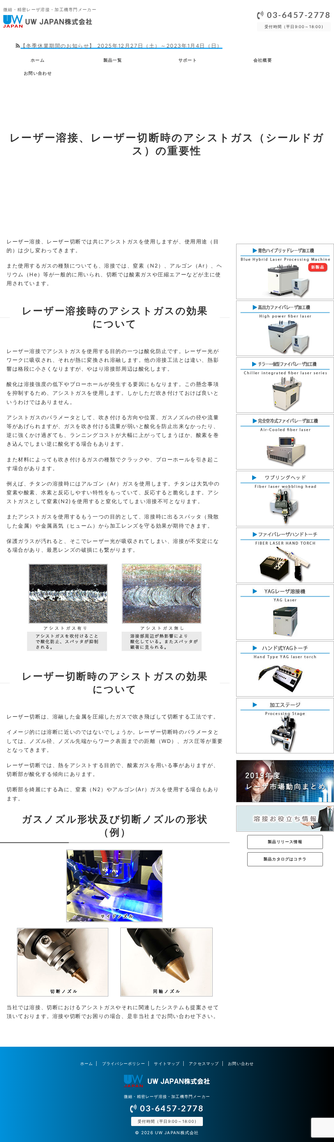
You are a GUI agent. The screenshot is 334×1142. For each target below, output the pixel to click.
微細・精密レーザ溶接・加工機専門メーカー (167, 1096)
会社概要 (262, 60)
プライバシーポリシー (123, 1063)
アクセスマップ (204, 1063)
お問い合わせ (38, 73)
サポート (187, 60)
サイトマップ (167, 1063)
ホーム (38, 60)
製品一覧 (112, 60)
